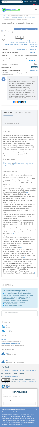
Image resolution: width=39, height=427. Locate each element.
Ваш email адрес (8, 400)
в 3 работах (34, 70)
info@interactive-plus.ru (12, 376)
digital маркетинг (18, 163)
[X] (22, 102)
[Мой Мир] (19, 102)
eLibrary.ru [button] (34, 67)
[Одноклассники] (17, 102)
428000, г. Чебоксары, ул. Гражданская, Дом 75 (20, 370)
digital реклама (7, 163)
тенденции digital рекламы (11, 165)
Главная (4, 15)
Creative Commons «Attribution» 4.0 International (19, 382)
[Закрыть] (36, 409)
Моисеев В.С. (21, 49)
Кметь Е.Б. (33, 53)
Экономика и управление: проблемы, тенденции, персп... (19, 17)
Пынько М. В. (32, 49)
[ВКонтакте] (14, 102)
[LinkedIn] (25, 102)
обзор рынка (29, 163)
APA (34, 78)
